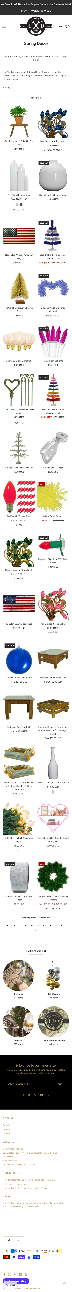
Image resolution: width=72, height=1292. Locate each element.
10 (62, 925)
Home (8, 56)
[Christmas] (18, 975)
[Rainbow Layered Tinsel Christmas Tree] (53, 390)
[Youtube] (41, 1096)
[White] (16, 204)
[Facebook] (23, 1096)
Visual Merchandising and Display (19, 1164)
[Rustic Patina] (16, 422)
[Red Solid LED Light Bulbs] (19, 496)
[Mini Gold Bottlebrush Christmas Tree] (19, 288)
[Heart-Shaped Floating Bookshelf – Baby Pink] (53, 818)
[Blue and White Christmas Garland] (53, 288)
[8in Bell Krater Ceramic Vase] (53, 175)
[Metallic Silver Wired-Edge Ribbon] (19, 876)
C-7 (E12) (48, 150)
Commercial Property (13, 1148)
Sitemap (7, 1129)
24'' (22, 210)
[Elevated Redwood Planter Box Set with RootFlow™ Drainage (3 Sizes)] (53, 707)
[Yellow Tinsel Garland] (53, 496)
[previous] (8, 925)
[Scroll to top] (65, 1283)
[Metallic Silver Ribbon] (53, 448)
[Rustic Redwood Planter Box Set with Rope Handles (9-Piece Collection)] (19, 763)
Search (6, 1125)
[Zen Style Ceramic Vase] (19, 175)
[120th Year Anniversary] (53, 1022)
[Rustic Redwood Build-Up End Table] (19, 121)
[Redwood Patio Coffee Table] (53, 658)
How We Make (10, 1160)
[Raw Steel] (21, 422)
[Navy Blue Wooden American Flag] (19, 235)
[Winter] (18, 1022)
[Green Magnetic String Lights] (19, 550)
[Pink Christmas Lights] (53, 341)
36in (58, 908)
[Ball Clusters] (53, 975)
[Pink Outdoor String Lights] (53, 604)
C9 (20, 525)
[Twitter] (29, 1096)
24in (52, 908)
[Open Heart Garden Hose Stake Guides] (19, 390)
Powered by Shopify (32, 1288)
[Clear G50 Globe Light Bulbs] (19, 341)
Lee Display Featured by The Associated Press (25, 1188)
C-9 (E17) (57, 150)
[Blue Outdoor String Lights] (53, 121)
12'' (14, 210)
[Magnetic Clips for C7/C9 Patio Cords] (53, 545)
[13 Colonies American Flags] (19, 604)
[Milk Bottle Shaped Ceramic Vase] (53, 763)
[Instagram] (48, 1096)
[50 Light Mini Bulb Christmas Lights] (19, 818)
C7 (16, 525)
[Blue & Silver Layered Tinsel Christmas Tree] (53, 235)
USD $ (16, 1240)
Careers (6, 1133)
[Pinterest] (35, 1096)
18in (47, 908)
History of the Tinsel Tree (15, 1184)
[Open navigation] (9, 26)
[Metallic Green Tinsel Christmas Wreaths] (53, 876)
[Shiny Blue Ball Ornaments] (19, 658)
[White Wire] (19, 851)
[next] (35, 930)
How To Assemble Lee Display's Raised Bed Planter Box (29, 1180)
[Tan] (21, 204)
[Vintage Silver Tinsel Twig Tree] (19, 448)
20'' (18, 210)
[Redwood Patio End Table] (19, 707)
